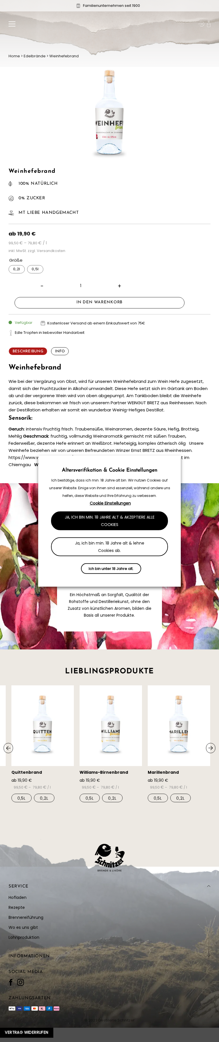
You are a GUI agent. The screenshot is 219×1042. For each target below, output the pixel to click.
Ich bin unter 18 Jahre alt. (111, 568)
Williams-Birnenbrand (104, 772)
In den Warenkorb (99, 302)
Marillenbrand (163, 772)
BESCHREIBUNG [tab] (28, 351)
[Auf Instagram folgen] (20, 982)
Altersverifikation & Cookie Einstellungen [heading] (109, 470)
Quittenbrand (26, 772)
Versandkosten (51, 250)
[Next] (210, 748)
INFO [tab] (60, 351)
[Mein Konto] (201, 24)
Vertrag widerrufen (26, 1032)
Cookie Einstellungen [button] (110, 503)
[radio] (17, 269)
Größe (16, 260)
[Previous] (8, 748)
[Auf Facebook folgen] (10, 982)
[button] (12, 24)
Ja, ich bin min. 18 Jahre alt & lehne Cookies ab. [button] (109, 546)
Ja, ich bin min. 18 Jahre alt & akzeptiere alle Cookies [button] (110, 520)
